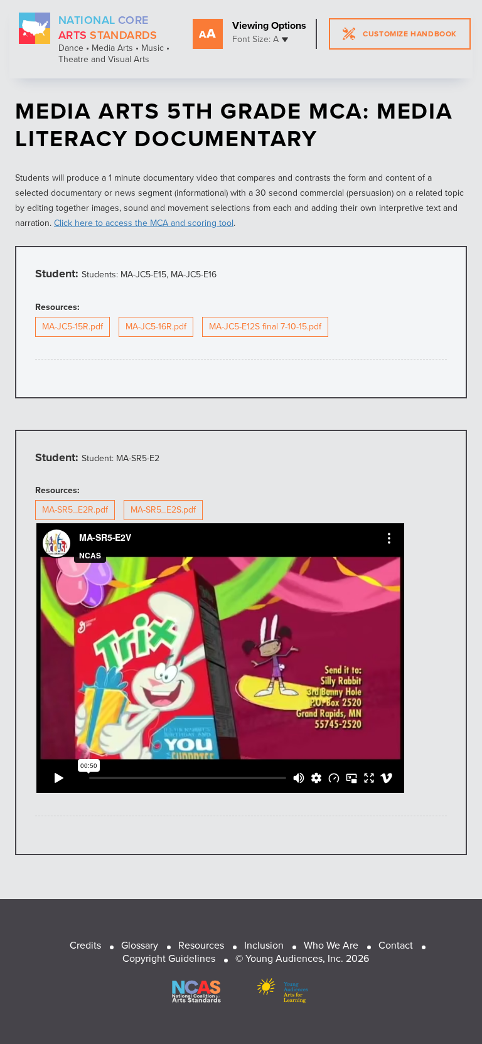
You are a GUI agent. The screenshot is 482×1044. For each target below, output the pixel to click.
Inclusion (264, 945)
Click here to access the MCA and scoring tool (143, 223)
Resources (201, 945)
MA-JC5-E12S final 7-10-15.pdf (265, 326)
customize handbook (410, 34)
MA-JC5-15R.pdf (72, 326)
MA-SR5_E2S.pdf (163, 509)
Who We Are (331, 945)
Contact (395, 945)
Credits (85, 945)
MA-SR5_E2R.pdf (75, 509)
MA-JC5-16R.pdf (156, 326)
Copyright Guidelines (168, 958)
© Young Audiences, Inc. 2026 (302, 958)
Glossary (139, 945)
